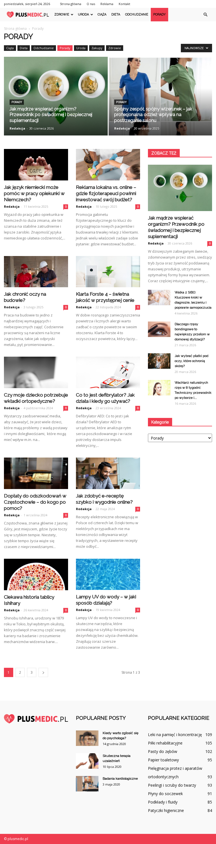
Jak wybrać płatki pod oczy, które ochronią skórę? (191, 361)
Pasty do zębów (162, 751)
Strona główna (70, 4)
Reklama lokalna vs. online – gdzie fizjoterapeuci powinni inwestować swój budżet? (106, 193)
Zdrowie (61, 14)
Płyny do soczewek (165, 793)
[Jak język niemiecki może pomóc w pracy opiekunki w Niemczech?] (36, 164)
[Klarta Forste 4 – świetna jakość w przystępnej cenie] (108, 272)
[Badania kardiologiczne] (87, 783)
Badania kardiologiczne (120, 778)
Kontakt (124, 4)
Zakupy (96, 48)
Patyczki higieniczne (166, 810)
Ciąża (102, 14)
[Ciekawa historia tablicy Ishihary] (36, 574)
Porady (159, 14)
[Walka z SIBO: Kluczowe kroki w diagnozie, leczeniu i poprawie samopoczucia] (159, 297)
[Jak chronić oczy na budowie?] (36, 272)
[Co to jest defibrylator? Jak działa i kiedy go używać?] (108, 372)
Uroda (83, 14)
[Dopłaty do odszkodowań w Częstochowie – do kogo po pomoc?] (36, 473)
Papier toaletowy (163, 759)
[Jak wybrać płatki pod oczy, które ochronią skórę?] (159, 361)
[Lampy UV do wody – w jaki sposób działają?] (108, 574)
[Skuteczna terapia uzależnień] (87, 761)
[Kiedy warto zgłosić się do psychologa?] (87, 738)
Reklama (106, 4)
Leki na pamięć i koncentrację (175, 734)
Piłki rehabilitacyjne (165, 743)
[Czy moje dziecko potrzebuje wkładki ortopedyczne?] (36, 372)
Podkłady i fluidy (162, 802)
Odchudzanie (136, 14)
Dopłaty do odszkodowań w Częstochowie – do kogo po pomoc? (35, 502)
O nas (91, 4)
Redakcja (17, 128)
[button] (205, 14)
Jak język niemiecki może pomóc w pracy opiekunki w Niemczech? (34, 193)
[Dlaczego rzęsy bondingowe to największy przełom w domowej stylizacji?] (159, 329)
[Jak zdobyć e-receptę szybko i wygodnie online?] (108, 473)
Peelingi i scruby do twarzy (172, 785)
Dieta (115, 14)
